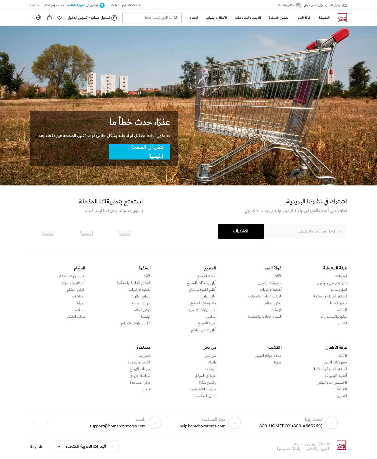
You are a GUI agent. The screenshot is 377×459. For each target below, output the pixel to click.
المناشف (78, 296)
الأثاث (278, 276)
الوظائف (210, 369)
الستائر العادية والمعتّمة (265, 296)
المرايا (81, 303)
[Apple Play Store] (125, 233)
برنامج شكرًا (207, 383)
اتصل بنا (144, 356)
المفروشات (339, 290)
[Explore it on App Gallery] (48, 233)
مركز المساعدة (140, 383)
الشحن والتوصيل (139, 362)
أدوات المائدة (141, 303)
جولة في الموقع (205, 376)
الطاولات (341, 276)
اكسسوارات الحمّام (71, 276)
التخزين (342, 323)
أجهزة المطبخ (206, 323)
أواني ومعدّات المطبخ (201, 283)
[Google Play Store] (86, 233)
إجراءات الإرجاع (140, 369)
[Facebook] (48, 423)
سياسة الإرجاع (140, 376)
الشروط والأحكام (205, 396)
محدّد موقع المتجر (268, 356)
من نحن (210, 356)
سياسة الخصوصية (203, 389)
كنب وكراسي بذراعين (332, 283)
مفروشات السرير (270, 283)
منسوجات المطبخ (203, 303)
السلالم (80, 310)
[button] (59, 18)
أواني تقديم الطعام (203, 330)
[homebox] (340, 17)
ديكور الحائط (338, 303)
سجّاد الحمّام (76, 317)
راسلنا (212, 362)
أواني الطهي (208, 296)
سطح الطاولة (141, 296)
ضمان (146, 389)
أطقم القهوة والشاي (202, 290)
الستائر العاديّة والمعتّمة (330, 296)
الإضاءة (342, 310)
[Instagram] (34, 423)
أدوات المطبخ (206, 276)
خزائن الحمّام (76, 290)
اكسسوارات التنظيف (201, 310)
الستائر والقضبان (73, 283)
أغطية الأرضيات (271, 290)
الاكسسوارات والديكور (136, 323)
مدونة (277, 362)
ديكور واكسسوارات (333, 317)
